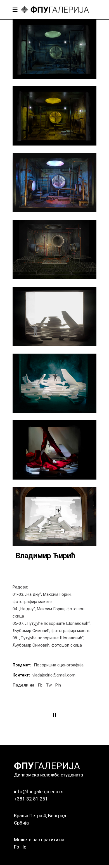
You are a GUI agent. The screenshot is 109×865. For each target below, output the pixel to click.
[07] (54, 450)
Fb (16, 847)
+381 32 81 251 (31, 799)
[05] (54, 316)
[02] (54, 116)
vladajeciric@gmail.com (53, 675)
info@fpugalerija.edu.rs (38, 791)
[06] (54, 383)
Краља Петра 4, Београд (40, 815)
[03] (54, 182)
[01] (54, 49)
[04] (54, 249)
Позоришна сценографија (59, 665)
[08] (54, 516)
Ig (24, 847)
